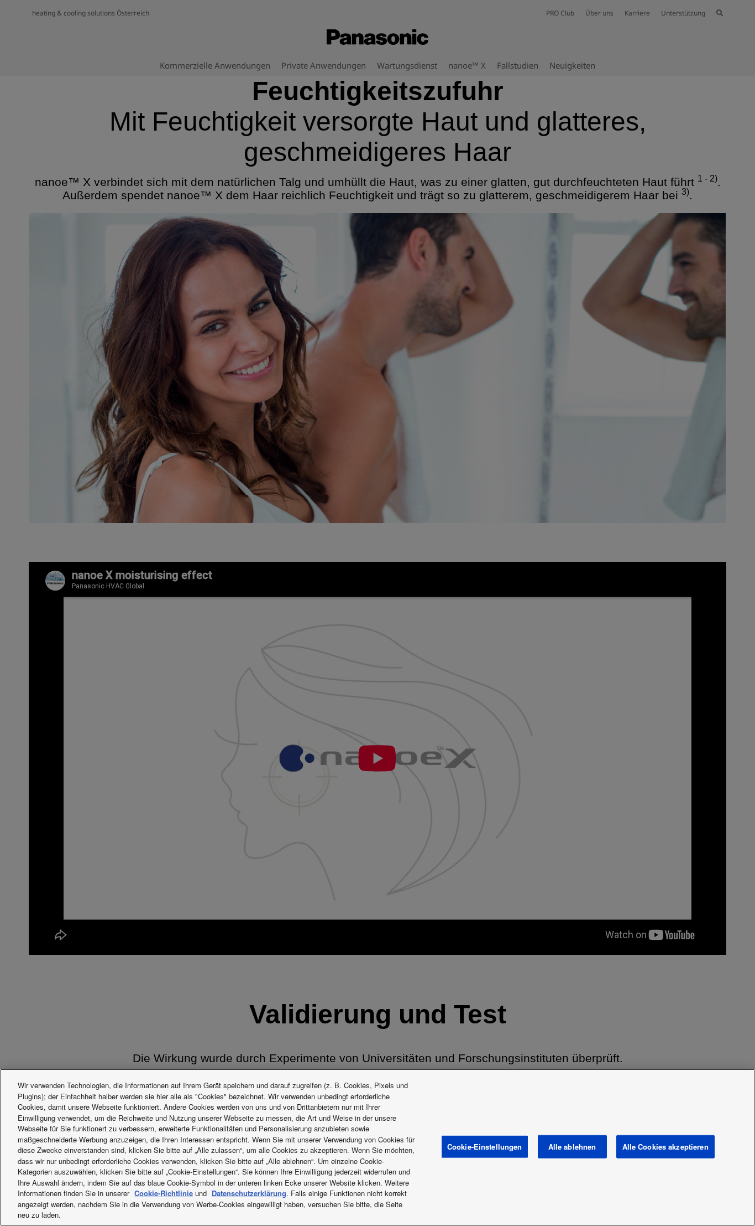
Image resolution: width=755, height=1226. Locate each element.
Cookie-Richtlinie (163, 1193)
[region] (377, 1147)
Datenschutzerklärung (249, 1193)
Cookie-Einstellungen (484, 1146)
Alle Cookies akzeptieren (665, 1146)
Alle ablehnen (572, 1146)
